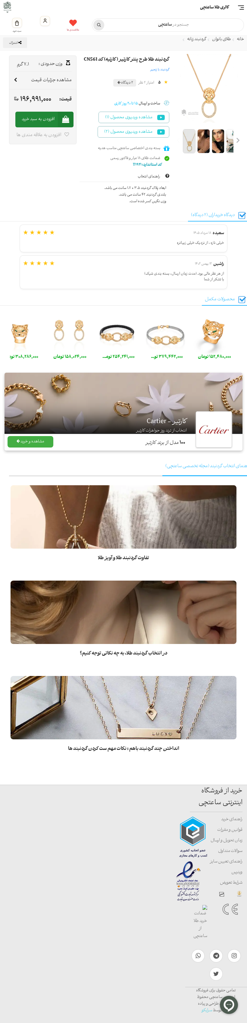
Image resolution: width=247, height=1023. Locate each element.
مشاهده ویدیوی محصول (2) (128, 132)
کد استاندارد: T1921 (147, 165)
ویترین (236, 872)
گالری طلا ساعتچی (214, 7)
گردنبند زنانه (196, 39)
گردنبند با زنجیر (159, 69)
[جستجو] (98, 25)
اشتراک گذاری (14, 44)
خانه (240, 39)
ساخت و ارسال (137, 103)
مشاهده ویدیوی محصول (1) (128, 117)
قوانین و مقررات (229, 830)
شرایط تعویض (231, 883)
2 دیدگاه (126, 83)
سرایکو (207, 1010)
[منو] (241, 7)
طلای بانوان (221, 39)
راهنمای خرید (231, 819)
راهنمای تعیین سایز (226, 861)
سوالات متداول (230, 851)
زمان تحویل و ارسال (226, 840)
